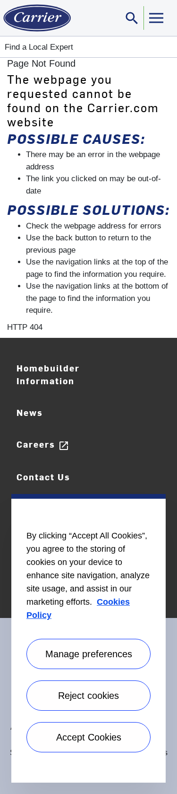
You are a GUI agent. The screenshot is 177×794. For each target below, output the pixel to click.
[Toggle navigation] (156, 18)
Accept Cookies (88, 737)
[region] (88, 638)
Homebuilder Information (48, 374)
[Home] (35, 18)
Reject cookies (88, 695)
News (30, 412)
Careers (43, 444)
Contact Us (43, 477)
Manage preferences (88, 654)
